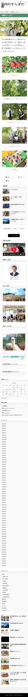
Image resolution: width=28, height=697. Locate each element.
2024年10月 (4, 461)
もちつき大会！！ (15, 189)
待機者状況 (5, 587)
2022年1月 (4, 529)
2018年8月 (4, 560)
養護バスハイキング (6, 412)
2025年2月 (4, 455)
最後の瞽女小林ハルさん (15, 658)
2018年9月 (4, 558)
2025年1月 (4, 457)
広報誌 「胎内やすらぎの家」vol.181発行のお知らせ (12, 414)
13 (6, 391)
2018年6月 (4, 565)
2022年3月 (4, 524)
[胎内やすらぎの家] (12, 5)
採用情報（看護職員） (15, 630)
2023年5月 (4, 493)
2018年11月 (4, 554)
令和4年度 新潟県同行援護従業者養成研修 (18, 645)
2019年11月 (4, 542)
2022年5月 (4, 520)
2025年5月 (4, 448)
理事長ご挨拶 (5, 576)
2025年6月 (4, 446)
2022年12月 (4, 504)
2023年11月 (4, 484)
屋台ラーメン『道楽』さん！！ (19, 229)
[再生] (5, 254)
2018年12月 (4, 551)
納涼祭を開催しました (6, 410)
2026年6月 (4, 428)
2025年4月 (4, 450)
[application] (14, 249)
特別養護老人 (4, 601)
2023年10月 (4, 486)
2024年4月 (4, 473)
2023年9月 (4, 488)
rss (21, 2)
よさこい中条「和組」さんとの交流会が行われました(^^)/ (18, 673)
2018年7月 (4, 563)
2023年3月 (4, 497)
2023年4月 (4, 495)
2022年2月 (4, 527)
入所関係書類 (5, 589)
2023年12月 (4, 482)
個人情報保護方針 (6, 594)
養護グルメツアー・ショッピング (8, 408)
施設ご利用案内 (6, 585)
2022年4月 (4, 522)
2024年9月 (4, 464)
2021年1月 (4, 531)
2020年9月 (4, 538)
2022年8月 (4, 513)
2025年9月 (4, 441)
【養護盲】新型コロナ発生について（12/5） (18, 220)
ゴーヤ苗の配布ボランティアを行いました (18, 212)
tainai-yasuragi (15, 18)
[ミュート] (20, 254)
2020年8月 (4, 540)
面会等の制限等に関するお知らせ (18, 205)
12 (3, 391)
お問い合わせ (4, 610)
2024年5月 (4, 470)
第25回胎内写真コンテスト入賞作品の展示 (18, 617)
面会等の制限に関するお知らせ (16, 623)
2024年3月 (4, 475)
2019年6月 (4, 547)
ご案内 (3, 574)
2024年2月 (4, 477)
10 (21, 389)
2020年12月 (4, 533)
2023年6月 (4, 491)
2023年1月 (4, 502)
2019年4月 (4, 549)
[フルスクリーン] (23, 254)
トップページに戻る (14, 235)
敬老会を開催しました (8, 228)
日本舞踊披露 (4, 405)
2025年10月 (4, 439)
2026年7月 (4, 425)
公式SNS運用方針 (6, 596)
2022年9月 (4, 511)
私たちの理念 (5, 578)
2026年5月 (4, 430)
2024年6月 (4, 468)
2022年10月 (4, 509)
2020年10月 (4, 536)
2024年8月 (4, 466)
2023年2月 (4, 500)
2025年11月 (4, 437)
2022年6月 (4, 518)
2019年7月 (4, 545)
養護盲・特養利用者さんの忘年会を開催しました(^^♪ (18, 680)
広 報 (3, 605)
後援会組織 (5, 583)
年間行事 (8, 18)
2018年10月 (4, 556)
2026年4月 (4, 432)
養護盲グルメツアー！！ (15, 651)
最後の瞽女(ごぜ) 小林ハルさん (17, 637)
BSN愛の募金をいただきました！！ (17, 665)
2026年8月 (4, 423)
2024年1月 (4, 479)
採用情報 (4, 592)
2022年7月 (4, 515)
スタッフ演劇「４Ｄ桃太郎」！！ (16, 197)
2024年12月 (4, 459)
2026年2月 (4, 434)
